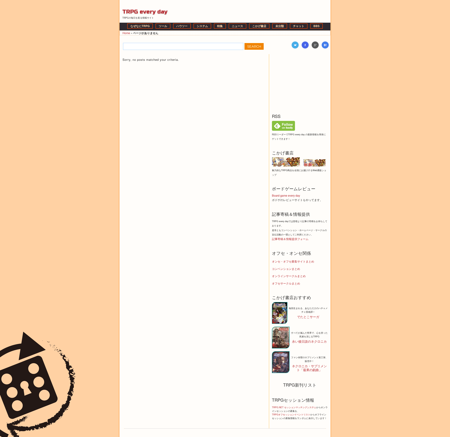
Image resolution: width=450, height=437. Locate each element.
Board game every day (286, 195)
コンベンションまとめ (286, 269)
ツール (163, 26)
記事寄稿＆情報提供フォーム (290, 239)
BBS (316, 26)
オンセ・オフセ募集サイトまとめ (293, 261)
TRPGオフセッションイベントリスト (291, 414)
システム (202, 26)
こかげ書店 (259, 26)
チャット (298, 26)
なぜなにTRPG (140, 26)
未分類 (279, 26)
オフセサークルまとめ (286, 283)
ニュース (237, 26)
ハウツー (182, 26)
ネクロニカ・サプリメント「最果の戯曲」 (309, 367)
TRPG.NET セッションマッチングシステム (294, 407)
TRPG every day (144, 11)
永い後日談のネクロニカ (309, 341)
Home (126, 33)
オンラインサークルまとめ (289, 276)
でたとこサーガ (308, 317)
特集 (220, 26)
